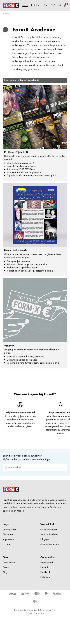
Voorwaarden (10, 529)
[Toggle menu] (25, 5)
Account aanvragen (50, 544)
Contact (6, 567)
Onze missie (9, 562)
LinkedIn (44, 567)
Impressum (8, 539)
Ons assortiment (48, 529)
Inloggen (44, 539)
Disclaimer (8, 534)
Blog (5, 572)
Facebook (45, 572)
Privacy (6, 544)
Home (6, 13)
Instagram (45, 577)
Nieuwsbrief (46, 562)
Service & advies (49, 534)
